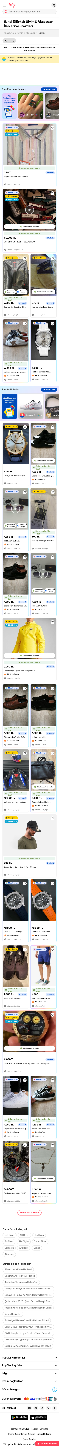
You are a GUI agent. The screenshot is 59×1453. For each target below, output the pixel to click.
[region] (30, 106)
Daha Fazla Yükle (29, 1212)
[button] (4, 5)
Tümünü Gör (49, 89)
